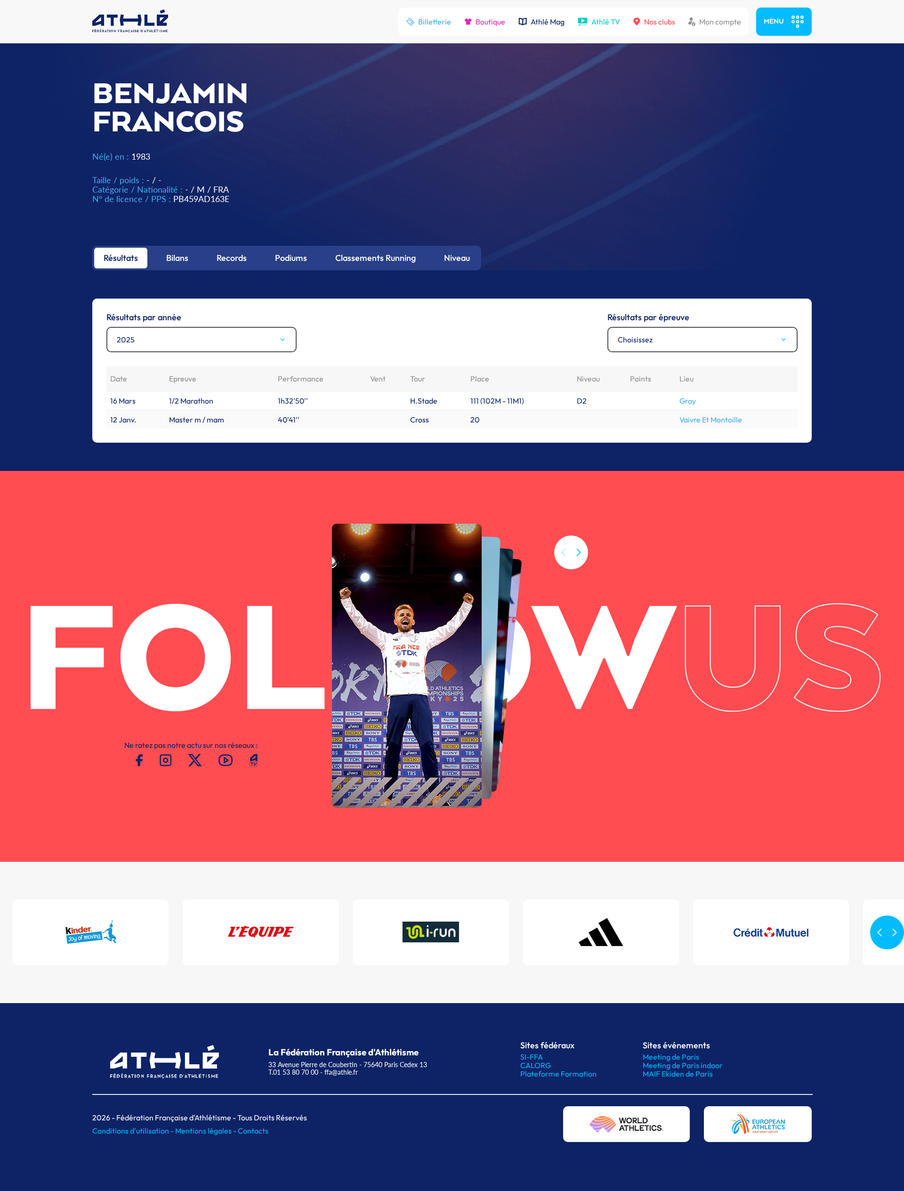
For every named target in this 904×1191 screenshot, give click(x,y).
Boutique (490, 21)
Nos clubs (659, 21)
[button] (578, 552)
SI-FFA (531, 1056)
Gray (687, 400)
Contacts (253, 1130)
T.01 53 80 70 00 (293, 1072)
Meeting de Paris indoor (683, 1065)
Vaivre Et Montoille (710, 419)
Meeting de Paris (671, 1056)
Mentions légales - (206, 1130)
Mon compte (720, 21)
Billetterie (434, 21)
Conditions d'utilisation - (133, 1130)
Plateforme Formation (558, 1073)
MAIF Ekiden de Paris (678, 1073)
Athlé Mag (548, 21)
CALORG (535, 1065)
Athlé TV (605, 21)
